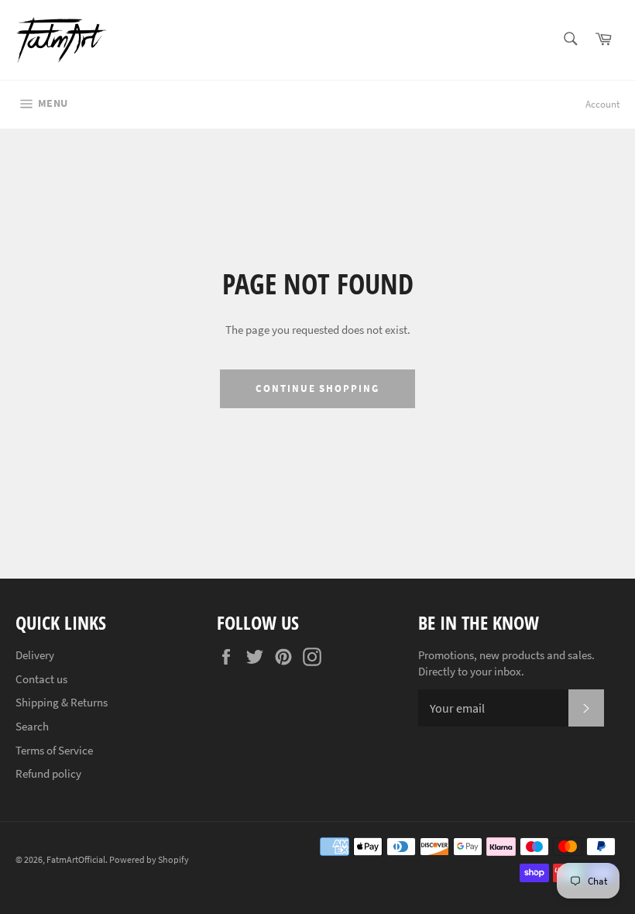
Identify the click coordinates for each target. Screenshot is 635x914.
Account (602, 104)
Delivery (34, 655)
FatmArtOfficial (75, 859)
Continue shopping (317, 388)
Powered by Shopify (149, 859)
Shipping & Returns (61, 702)
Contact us (41, 679)
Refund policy (48, 773)
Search (32, 726)
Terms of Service (54, 750)
